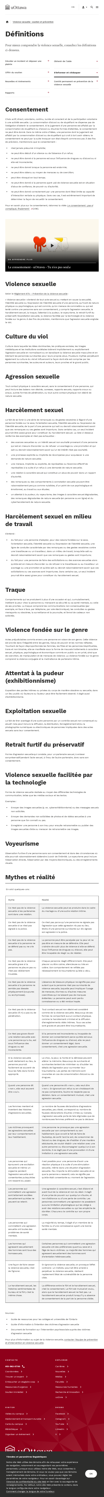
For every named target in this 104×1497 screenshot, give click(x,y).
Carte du (14, 1424)
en (73, 7)
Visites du (14, 1413)
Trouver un (14, 1376)
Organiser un (17, 1434)
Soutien (14, 1392)
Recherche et (67, 1392)
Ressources (16, 1387)
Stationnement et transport (23, 1419)
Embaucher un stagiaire (20, 1382)
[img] (15, 7)
